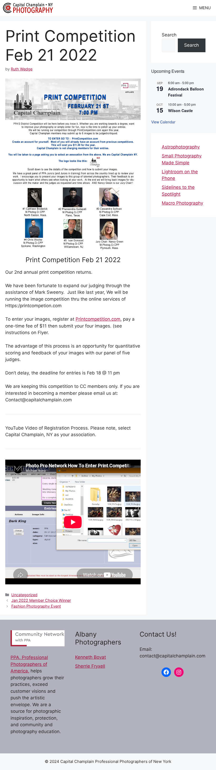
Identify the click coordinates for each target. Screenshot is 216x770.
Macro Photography (182, 203)
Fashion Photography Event (36, 606)
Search (169, 34)
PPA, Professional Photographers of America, (29, 664)
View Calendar (163, 121)
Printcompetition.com (98, 319)
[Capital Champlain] (28, 8)
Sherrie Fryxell (90, 666)
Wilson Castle (180, 110)
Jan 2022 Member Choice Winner (41, 600)
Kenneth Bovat (90, 657)
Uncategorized (24, 595)
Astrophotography (181, 147)
